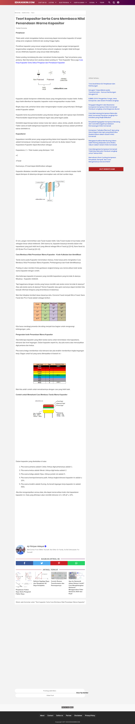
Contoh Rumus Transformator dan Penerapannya (57, 583)
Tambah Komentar (21, 28)
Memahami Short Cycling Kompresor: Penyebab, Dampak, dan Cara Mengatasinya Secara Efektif (102, 159)
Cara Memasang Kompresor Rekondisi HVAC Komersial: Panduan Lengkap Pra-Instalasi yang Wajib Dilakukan (103, 115)
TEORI (102, 2)
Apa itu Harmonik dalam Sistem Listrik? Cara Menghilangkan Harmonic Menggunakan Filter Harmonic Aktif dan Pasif (76, 587)
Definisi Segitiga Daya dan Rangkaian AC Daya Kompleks (41, 583)
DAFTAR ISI (42, 2)
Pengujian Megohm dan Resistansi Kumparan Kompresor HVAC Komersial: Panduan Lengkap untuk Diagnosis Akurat (104, 107)
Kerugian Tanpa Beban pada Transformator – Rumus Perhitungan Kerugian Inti (102, 92)
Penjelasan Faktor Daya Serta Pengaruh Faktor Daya (23, 592)
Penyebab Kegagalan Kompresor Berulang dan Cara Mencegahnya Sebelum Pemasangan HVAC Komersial (104, 124)
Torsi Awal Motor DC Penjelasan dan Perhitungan (102, 85)
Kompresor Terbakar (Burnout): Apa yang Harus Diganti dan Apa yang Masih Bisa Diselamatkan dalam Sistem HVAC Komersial (104, 133)
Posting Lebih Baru (49, 691)
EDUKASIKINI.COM (24, 2)
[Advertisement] (51, 222)
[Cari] (109, 3)
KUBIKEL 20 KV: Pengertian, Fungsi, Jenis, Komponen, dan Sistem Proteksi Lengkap (104, 99)
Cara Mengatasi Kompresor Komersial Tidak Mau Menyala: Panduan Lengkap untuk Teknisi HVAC (103, 151)
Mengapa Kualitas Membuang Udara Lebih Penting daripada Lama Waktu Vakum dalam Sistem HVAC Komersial (103, 143)
